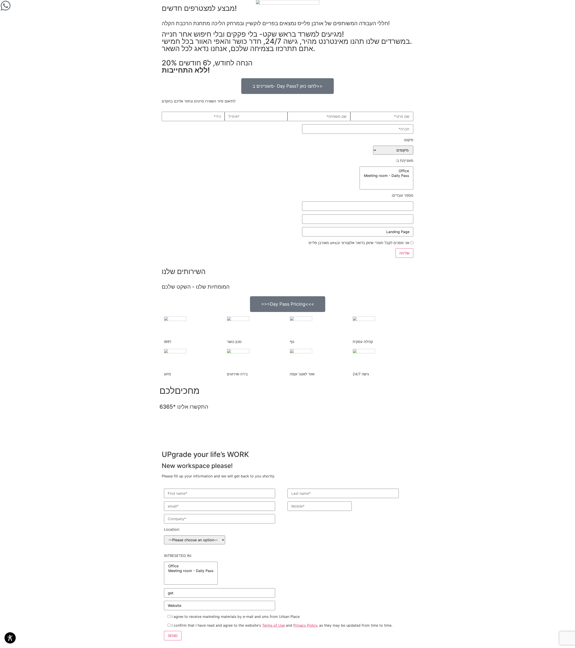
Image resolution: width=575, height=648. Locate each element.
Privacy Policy (305, 625)
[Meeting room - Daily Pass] (386, 175)
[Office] (386, 171)
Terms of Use (273, 625)
